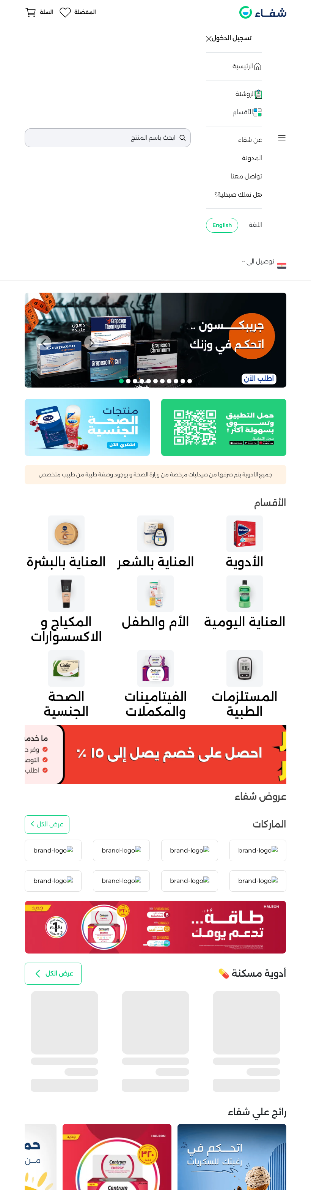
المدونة (252, 158)
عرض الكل (50, 824)
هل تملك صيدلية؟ (238, 194)
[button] (43, 342)
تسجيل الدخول (232, 38)
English (222, 225)
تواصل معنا (246, 176)
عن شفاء (250, 139)
